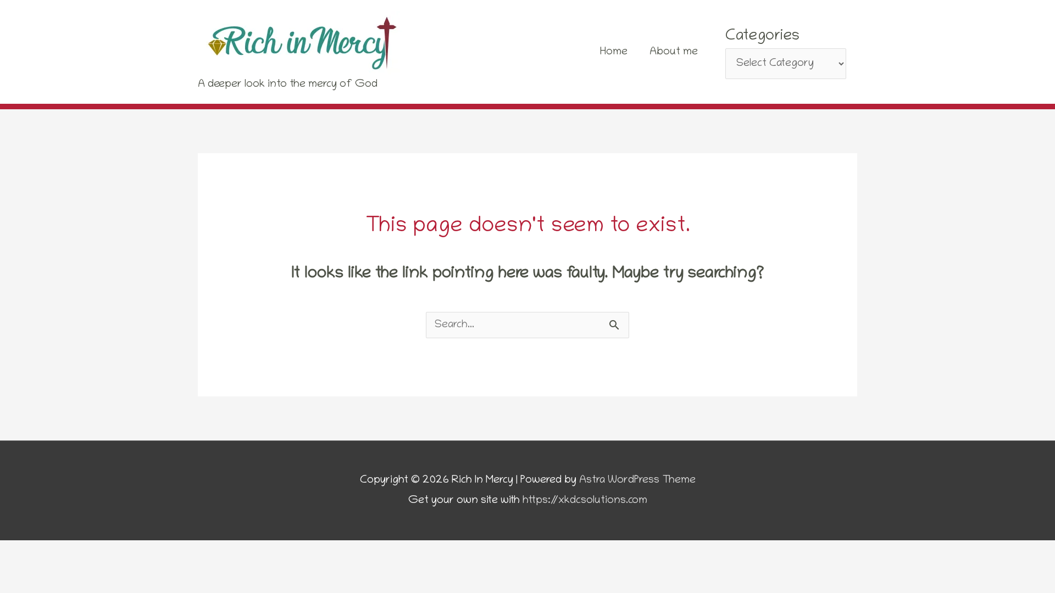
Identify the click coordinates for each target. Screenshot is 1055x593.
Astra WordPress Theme (637, 480)
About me (673, 52)
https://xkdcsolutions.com (585, 501)
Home (614, 52)
